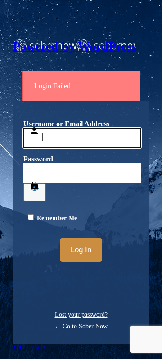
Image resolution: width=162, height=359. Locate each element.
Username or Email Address (66, 124)
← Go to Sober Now (81, 326)
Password (38, 159)
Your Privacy (29, 347)
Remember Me (57, 218)
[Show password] (34, 192)
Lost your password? (81, 314)
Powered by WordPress (74, 46)
